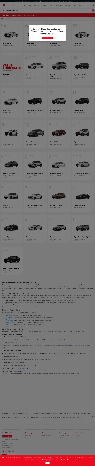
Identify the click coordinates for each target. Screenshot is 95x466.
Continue (47, 37)
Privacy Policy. (65, 460)
